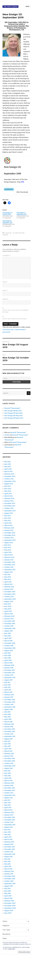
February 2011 (9, 871)
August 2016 (8, 709)
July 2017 (7, 682)
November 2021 (9, 565)
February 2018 (9, 665)
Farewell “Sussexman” (12, 408)
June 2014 (7, 773)
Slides (5, 938)
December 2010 (9, 876)
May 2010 (7, 893)
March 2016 (8, 722)
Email (5, 290)
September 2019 (9, 628)
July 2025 (7, 461)
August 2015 (8, 739)
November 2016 (9, 702)
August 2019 (8, 631)
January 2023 (8, 530)
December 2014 (9, 758)
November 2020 (9, 594)
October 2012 (8, 822)
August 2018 (8, 650)
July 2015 (7, 741)
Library (5, 921)
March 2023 (8, 525)
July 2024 (7, 486)
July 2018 (7, 653)
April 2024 (8, 493)
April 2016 (7, 719)
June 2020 (7, 606)
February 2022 (9, 557)
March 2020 (8, 614)
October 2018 (8, 645)
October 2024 (9, 479)
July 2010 (7, 888)
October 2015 (8, 734)
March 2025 (8, 471)
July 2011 (7, 859)
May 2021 (7, 579)
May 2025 (7, 466)
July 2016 (7, 712)
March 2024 (8, 496)
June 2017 (7, 685)
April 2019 (7, 638)
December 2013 (9, 788)
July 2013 (7, 800)
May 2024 (7, 491)
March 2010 (8, 898)
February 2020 (9, 616)
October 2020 (9, 596)
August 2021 (8, 572)
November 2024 (9, 476)
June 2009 (7, 913)
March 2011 (8, 869)
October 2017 (8, 675)
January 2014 (8, 785)
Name (5, 282)
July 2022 (7, 545)
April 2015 (7, 749)
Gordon (7, 435)
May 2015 (7, 746)
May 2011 (7, 864)
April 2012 (7, 837)
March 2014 (8, 780)
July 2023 (7, 515)
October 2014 (8, 763)
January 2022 (8, 560)
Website (5, 299)
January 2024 (9, 501)
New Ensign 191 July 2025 (13, 411)
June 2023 (7, 518)
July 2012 (7, 829)
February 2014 (9, 783)
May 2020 (7, 609)
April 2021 (7, 582)
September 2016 (9, 707)
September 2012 (9, 825)
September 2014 (9, 766)
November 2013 (9, 790)
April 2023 (8, 523)
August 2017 (8, 680)
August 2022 (8, 542)
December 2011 (9, 847)
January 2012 (8, 844)
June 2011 (7, 861)
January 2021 (8, 589)
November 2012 (9, 820)
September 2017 (9, 677)
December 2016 (9, 699)
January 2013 (8, 815)
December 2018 (9, 643)
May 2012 (7, 834)
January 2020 (9, 618)
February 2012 (9, 842)
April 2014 (7, 778)
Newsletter (6, 934)
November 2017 (9, 672)
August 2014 (8, 768)
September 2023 (9, 511)
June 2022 (7, 547)
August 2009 (8, 910)
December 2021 (9, 562)
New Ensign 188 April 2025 (13, 418)
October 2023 (8, 508)
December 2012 (9, 817)
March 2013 (8, 810)
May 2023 (7, 520)
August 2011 (8, 856)
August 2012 (8, 827)
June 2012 (7, 832)
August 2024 (8, 484)
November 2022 (9, 535)
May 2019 (7, 636)
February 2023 (9, 528)
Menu (27, 6)
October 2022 (9, 538)
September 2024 (10, 481)
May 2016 (7, 717)
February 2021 (9, 587)
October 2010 (8, 881)
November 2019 (9, 623)
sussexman (8, 233)
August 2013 (8, 798)
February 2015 (9, 753)
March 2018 (8, 663)
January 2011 (8, 874)
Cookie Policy (11, 949)
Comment (7, 255)
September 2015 (9, 736)
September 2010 (9, 883)
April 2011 (7, 866)
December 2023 (9, 503)
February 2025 (9, 474)
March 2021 (8, 584)
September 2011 (9, 854)
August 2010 (8, 886)
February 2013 (9, 812)
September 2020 (10, 599)
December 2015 (9, 729)
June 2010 (7, 891)
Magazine (5, 234)
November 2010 (9, 879)
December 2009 (9, 903)
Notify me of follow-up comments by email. (16, 311)
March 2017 (8, 692)
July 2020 (7, 604)
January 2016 (8, 726)
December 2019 (9, 621)
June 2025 (7, 464)
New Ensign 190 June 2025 (13, 413)
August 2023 (8, 513)
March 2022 (8, 555)
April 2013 (7, 807)
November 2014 (9, 761)
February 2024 (9, 498)
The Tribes (6, 930)
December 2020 (9, 592)
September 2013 (9, 795)
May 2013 (7, 805)
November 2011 (9, 849)
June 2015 (7, 744)
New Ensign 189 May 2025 (13, 415)
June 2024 (7, 488)
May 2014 (7, 775)
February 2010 (9, 901)
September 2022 (10, 540)
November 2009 (9, 906)
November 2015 (9, 731)
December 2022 (9, 533)
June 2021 (7, 577)
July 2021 (7, 574)
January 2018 (8, 668)
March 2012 (8, 839)
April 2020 (8, 611)
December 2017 (9, 670)
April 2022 (8, 552)
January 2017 (8, 697)
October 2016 (8, 704)
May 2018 (7, 658)
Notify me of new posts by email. (15, 318)
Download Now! (9, 189)
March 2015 (8, 751)
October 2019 (8, 626)
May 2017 (7, 687)
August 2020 (8, 601)
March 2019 (8, 641)
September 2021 (9, 569)
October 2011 (8, 852)
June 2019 (7, 633)
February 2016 (9, 724)
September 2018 (9, 648)
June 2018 (7, 655)
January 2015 (8, 756)
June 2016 (7, 714)
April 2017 (7, 690)
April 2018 (8, 660)
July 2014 (7, 771)
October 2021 (8, 567)
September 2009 (10, 908)
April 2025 (8, 469)
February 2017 (9, 695)
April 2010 (8, 896)
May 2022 (7, 550)
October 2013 (8, 793)
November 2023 (9, 506)
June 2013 (7, 802)
